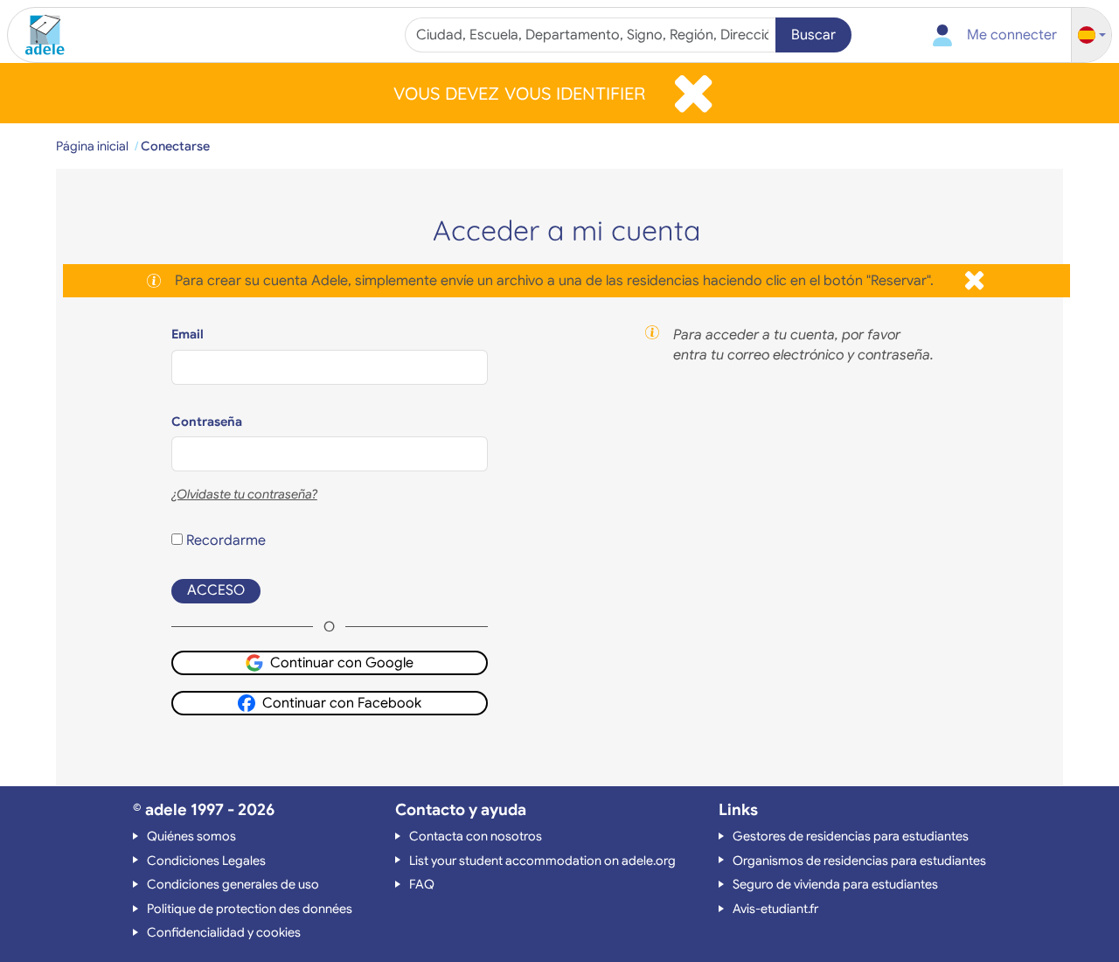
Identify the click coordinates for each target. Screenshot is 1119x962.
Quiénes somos (191, 836)
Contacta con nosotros (475, 836)
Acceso (216, 590)
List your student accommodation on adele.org (542, 860)
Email (187, 334)
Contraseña (206, 421)
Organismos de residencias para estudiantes (859, 860)
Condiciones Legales (206, 860)
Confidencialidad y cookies (224, 932)
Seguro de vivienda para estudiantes (835, 884)
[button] (1092, 35)
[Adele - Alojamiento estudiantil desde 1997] (38, 35)
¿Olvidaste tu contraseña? (244, 494)
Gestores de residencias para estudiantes (851, 836)
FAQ (421, 884)
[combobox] (592, 34)
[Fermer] (693, 93)
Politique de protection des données (249, 909)
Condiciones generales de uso (233, 884)
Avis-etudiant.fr (775, 909)
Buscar (813, 35)
